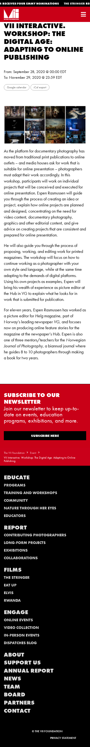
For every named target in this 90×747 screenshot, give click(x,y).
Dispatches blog (20, 642)
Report (15, 527)
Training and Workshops (30, 492)
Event (33, 452)
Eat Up (10, 585)
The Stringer (17, 577)
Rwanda (12, 600)
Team (12, 686)
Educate (17, 477)
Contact (17, 710)
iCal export (40, 87)
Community (16, 500)
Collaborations (21, 557)
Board (14, 694)
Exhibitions (16, 550)
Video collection (21, 627)
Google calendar (16, 87)
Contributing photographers (35, 535)
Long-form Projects (25, 542)
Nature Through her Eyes (30, 508)
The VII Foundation (14, 452)
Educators (15, 515)
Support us (22, 662)
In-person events (21, 635)
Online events (18, 619)
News (12, 678)
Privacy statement (63, 738)
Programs (14, 485)
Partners (19, 702)
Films (13, 569)
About (14, 654)
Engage (16, 612)
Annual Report (29, 670)
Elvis (8, 592)
